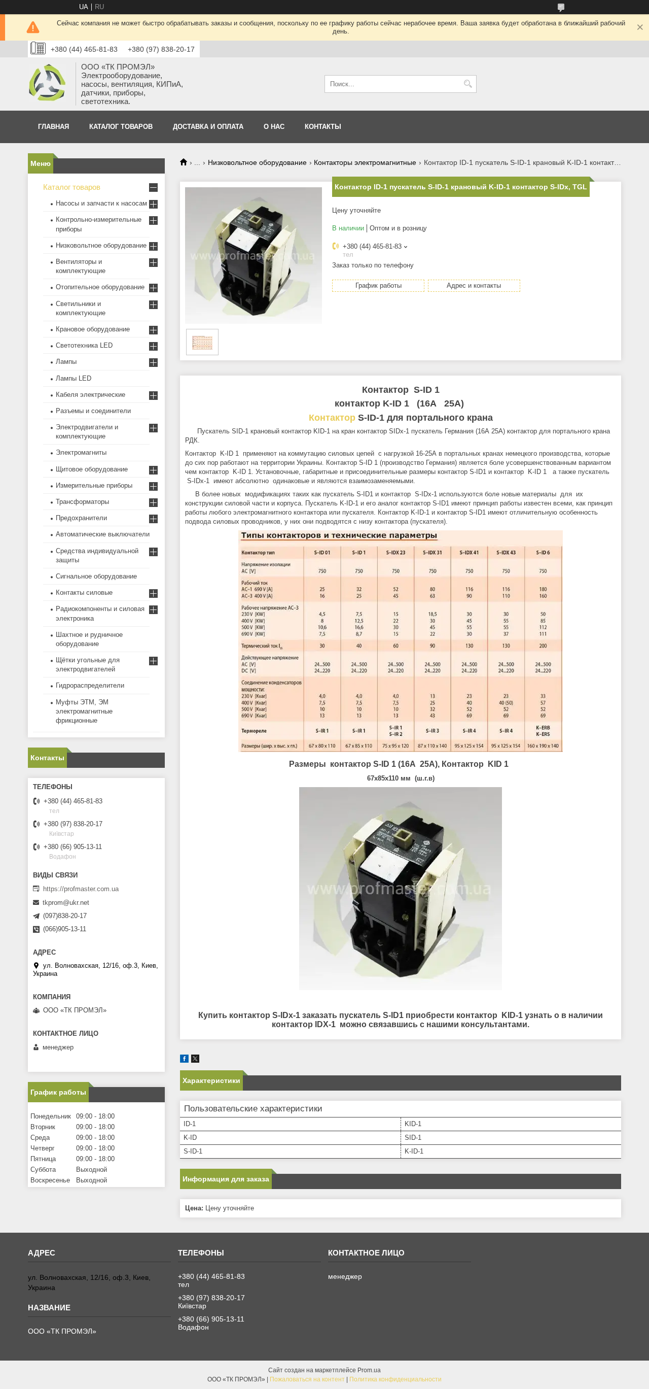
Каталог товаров (121, 126)
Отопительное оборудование (100, 287)
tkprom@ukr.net (66, 902)
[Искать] (468, 84)
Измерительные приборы (94, 485)
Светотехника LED (84, 345)
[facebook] (184, 1060)
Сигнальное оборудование (96, 576)
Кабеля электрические (90, 394)
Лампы (66, 361)
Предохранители (81, 518)
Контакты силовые (84, 592)
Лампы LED (73, 378)
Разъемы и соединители (93, 411)
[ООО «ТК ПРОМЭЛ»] (48, 84)
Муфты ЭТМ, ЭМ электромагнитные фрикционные (84, 711)
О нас (274, 126)
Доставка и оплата (208, 126)
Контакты (323, 126)
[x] (195, 1060)
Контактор (332, 418)
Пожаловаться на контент (307, 1379)
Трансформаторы (82, 501)
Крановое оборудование (93, 329)
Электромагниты (81, 452)
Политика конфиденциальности (395, 1379)
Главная (53, 126)
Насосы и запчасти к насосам (101, 203)
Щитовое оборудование (92, 469)
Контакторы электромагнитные (365, 162)
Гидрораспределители (90, 685)
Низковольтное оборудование (257, 162)
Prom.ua (369, 1370)
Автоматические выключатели (103, 534)
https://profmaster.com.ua (81, 889)
